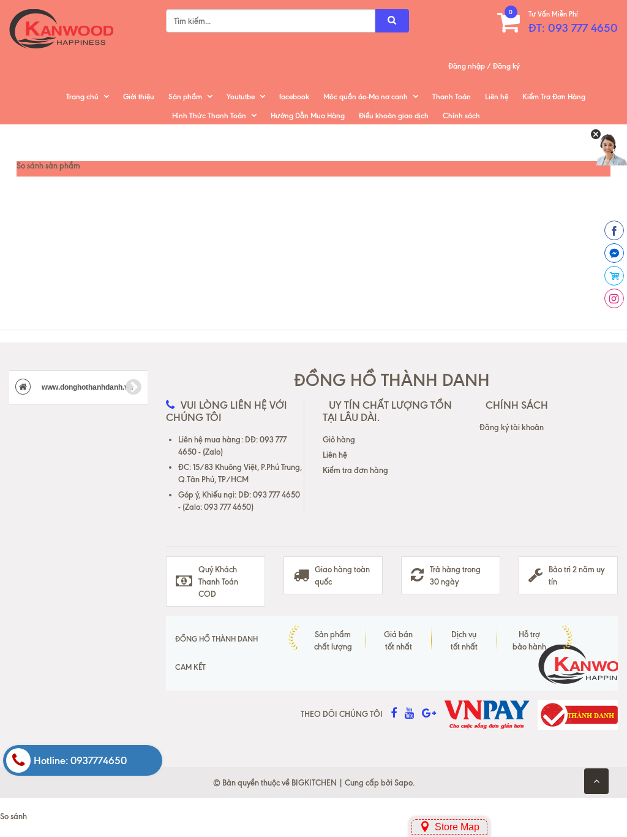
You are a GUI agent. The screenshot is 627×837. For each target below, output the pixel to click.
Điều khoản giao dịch (394, 115)
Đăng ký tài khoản (511, 427)
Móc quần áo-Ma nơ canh (365, 96)
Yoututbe (241, 96)
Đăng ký (506, 65)
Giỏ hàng (339, 439)
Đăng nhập (466, 65)
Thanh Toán (451, 96)
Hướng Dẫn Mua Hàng (308, 115)
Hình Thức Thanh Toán (209, 115)
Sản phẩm (185, 96)
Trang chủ (82, 96)
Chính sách (461, 115)
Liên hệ (496, 96)
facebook (294, 96)
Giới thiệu (138, 96)
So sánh (13, 816)
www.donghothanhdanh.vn (86, 387)
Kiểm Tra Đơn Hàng (553, 96)
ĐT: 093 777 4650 (573, 28)
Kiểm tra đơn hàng (355, 470)
